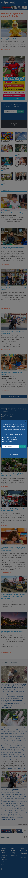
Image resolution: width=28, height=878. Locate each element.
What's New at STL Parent (10, 439)
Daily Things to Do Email (9, 437)
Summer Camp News (8, 441)
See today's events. (14, 454)
